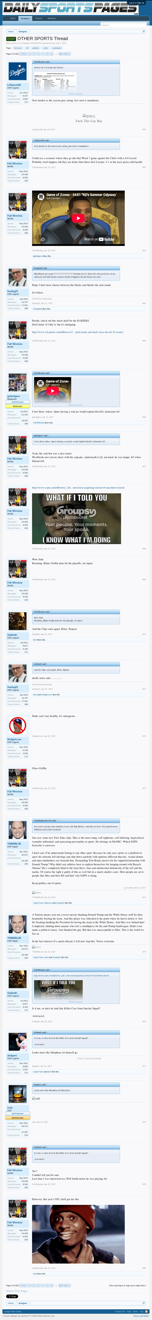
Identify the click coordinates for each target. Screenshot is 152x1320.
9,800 (25, 1066)
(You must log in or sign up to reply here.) (127, 1285)
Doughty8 (37, 309)
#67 (144, 466)
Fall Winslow (14, 163)
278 (26, 1135)
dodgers (12, 1055)
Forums (38, 18)
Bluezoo (48, 903)
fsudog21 (12, 291)
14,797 (25, 302)
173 (26, 102)
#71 (144, 689)
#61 (144, 129)
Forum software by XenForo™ (29, 1316)
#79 (144, 1184)
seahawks (57, 48)
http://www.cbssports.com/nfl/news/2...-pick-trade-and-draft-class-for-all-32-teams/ (77, 332)
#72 (144, 736)
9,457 (25, 96)
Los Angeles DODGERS (30, 43)
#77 (144, 1066)
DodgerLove (46, 694)
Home (12, 18)
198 (26, 308)
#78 (144, 1122)
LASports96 (14, 85)
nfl (27, 48)
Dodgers (25, 18)
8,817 (25, 646)
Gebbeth (12, 635)
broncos (18, 48)
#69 (144, 579)
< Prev (23, 54)
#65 (144, 341)
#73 (144, 788)
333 (60, 54)
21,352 (25, 415)
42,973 (25, 855)
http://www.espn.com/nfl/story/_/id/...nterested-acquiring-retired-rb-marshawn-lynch (78, 487)
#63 (144, 250)
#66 (144, 417)
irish (53, 43)
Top (141, 1311)
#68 (144, 549)
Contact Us (120, 1311)
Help (129, 1311)
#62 (144, 167)
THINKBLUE (14, 843)
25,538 (25, 174)
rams (45, 48)
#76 (144, 1021)
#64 (144, 303)
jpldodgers (37, 256)
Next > (67, 54)
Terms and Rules (141, 1316)
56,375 (25, 1126)
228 (26, 181)
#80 (144, 1268)
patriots (35, 48)
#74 (144, 897)
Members (52, 18)
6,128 (25, 750)
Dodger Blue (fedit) (12, 1311)
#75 (144, 952)
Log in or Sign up (136, 3)
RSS (146, 1311)
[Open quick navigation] (143, 31)
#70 (144, 634)
